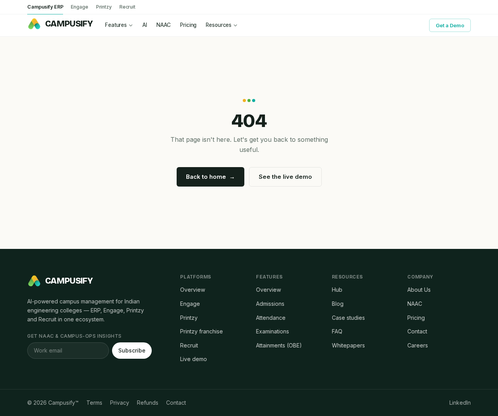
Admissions (270, 303)
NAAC (163, 25)
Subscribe (132, 350)
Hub (337, 289)
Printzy (104, 7)
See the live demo (285, 176)
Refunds (147, 402)
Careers (417, 345)
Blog (338, 303)
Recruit (127, 7)
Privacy (119, 402)
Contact (417, 331)
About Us (419, 289)
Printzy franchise (201, 331)
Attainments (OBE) (279, 345)
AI (144, 25)
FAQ (337, 331)
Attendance (271, 317)
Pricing (188, 25)
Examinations (272, 331)
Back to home (210, 176)
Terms (94, 402)
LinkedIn (460, 402)
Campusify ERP (45, 7)
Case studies (348, 317)
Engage (79, 7)
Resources (218, 25)
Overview (192, 289)
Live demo (193, 359)
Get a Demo (450, 25)
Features (116, 25)
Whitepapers (348, 345)
